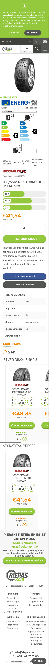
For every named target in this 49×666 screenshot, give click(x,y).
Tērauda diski (36, 598)
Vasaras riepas (13, 601)
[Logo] (7, 49)
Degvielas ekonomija (13, 612)
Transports (36, 628)
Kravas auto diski (36, 605)
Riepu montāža (13, 621)
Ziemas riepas (13, 598)
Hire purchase (36, 644)
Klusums (13, 608)
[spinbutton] (24, 228)
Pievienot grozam (27, 238)
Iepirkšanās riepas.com (36, 621)
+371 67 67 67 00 (28, 656)
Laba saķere (13, 605)
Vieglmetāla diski (36, 601)
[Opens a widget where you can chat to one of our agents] (38, 661)
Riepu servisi (12, 625)
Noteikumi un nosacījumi (36, 639)
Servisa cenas (13, 628)
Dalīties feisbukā (26, 276)
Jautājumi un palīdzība (36, 625)
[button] (43, 226)
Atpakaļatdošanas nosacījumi (36, 633)
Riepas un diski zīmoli (7, 162)
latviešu (8, 41)
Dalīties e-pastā (25, 284)
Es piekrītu (32, 33)
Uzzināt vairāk (15, 33)
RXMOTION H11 (26, 162)
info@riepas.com (25, 652)
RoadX (17, 162)
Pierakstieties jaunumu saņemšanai (24, 560)
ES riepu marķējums (8, 97)
